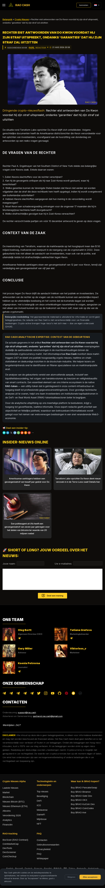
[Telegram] (14, 432)
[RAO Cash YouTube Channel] (52, 694)
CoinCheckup (9, 856)
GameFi (41, 814)
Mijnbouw (41, 819)
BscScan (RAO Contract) (15, 840)
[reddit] (22, 432)
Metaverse (42, 810)
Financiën (8, 824)
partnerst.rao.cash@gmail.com (47, 716)
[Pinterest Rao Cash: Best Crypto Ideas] (66, 694)
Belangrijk (7, 19)
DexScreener (9, 852)
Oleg (31, 47)
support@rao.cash (27, 712)
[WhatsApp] (18, 432)
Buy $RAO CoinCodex (82, 808)
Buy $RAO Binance (81, 792)
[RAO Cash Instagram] (45, 694)
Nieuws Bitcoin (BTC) (13, 801)
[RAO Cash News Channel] (4, 694)
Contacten (42, 840)
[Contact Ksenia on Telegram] (19, 672)
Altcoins (7, 811)
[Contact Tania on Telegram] (71, 638)
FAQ (39, 854)
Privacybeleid (43, 849)
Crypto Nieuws (22, 19)
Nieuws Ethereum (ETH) (15, 806)
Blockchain (8, 797)
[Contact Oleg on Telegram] (19, 638)
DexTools (7, 848)
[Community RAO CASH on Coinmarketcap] (80, 694)
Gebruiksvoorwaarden (48, 844)
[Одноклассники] (25, 432)
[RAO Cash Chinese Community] (18, 694)
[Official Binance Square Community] (73, 694)
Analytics (7, 820)
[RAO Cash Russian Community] (32, 694)
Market (6, 792)
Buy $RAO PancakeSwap (84, 787)
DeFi (39, 800)
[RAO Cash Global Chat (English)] (11, 694)
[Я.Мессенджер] (4, 432)
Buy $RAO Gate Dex (81, 796)
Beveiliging (42, 796)
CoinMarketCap (11, 844)
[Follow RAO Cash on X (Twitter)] (38, 694)
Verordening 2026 (12, 815)
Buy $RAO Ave (78, 812)
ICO (39, 805)
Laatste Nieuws (10, 788)
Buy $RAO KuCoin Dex (83, 804)
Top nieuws (42, 791)
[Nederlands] (95, 5)
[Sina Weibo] (29, 432)
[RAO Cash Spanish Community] (25, 694)
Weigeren (71, 877)
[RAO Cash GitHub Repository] (59, 694)
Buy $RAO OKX (79, 800)
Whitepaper (43, 858)
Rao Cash (22, 5)
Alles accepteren (90, 877)
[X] (11, 432)
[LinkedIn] (7, 432)
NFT (39, 823)
